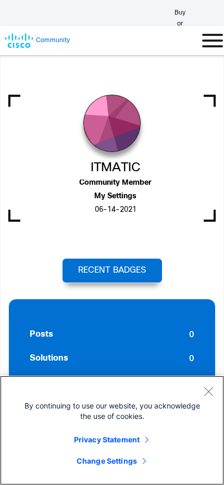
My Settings (115, 196)
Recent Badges (112, 270)
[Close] (208, 391)
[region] (112, 430)
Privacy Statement (107, 439)
